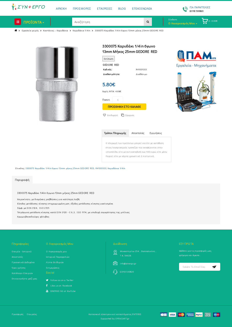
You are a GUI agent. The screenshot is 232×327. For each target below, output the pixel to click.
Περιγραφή (22, 180)
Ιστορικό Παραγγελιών (57, 256)
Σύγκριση (129, 115)
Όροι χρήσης (19, 267)
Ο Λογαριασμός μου (56, 251)
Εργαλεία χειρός (30, 30)
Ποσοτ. (106, 99)
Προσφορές (17, 314)
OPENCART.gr (122, 318)
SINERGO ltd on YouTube (62, 291)
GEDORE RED (111, 64)
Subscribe (214, 266)
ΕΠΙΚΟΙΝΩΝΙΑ (142, 8)
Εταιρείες (32, 314)
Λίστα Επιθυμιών (55, 262)
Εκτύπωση (108, 58)
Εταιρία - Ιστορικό (22, 251)
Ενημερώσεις (52, 267)
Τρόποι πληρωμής (115, 133)
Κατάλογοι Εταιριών (22, 273)
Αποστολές (138, 133)
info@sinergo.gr (128, 263)
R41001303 (101, 168)
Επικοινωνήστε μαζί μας (24, 278)
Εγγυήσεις (156, 133)
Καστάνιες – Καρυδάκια (55, 30)
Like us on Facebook (60, 285)
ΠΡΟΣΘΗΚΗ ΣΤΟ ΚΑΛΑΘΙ (124, 106)
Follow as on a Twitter (61, 280)
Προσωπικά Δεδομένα (23, 262)
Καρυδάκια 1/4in (81, 30)
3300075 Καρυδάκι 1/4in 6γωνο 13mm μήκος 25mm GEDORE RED (129, 30)
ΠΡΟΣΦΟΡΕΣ (82, 8)
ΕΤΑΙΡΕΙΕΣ (104, 8)
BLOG (122, 8)
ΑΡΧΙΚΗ (61, 8)
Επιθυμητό (112, 115)
